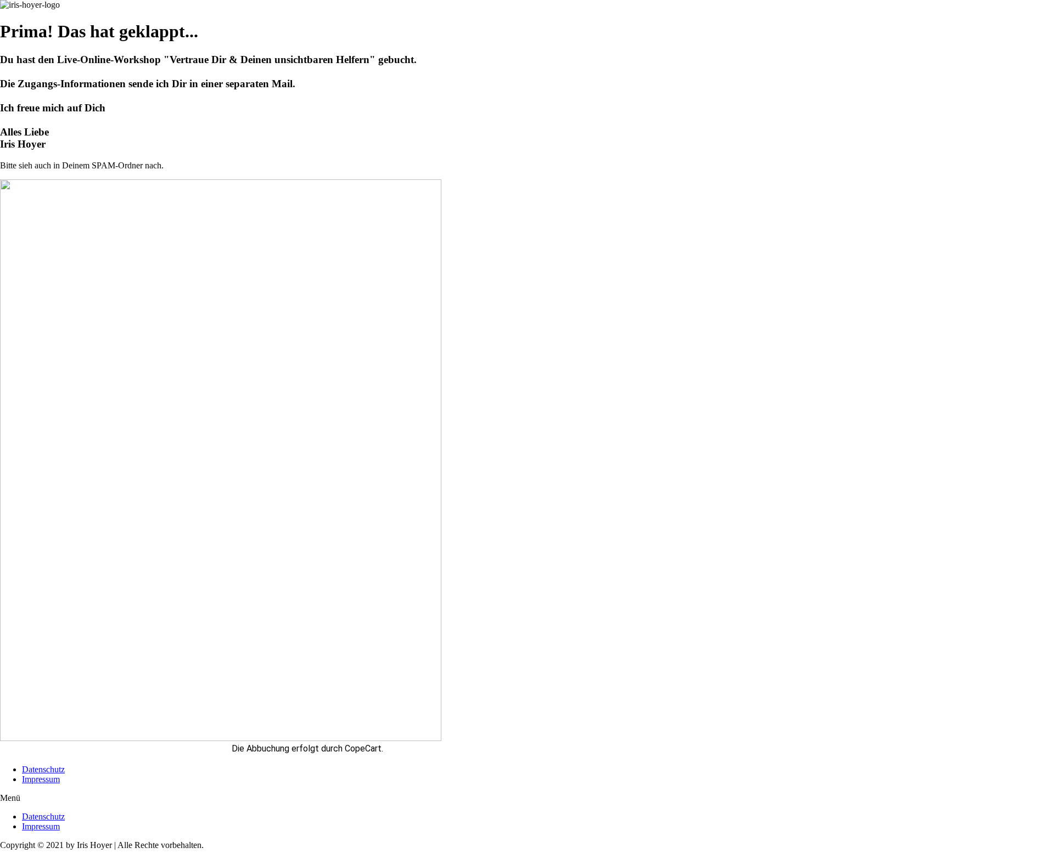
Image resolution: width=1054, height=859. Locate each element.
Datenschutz (43, 769)
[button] (527, 798)
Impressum (41, 779)
